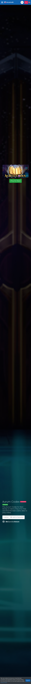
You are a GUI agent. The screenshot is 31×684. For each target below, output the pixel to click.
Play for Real (15, 181)
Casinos (6, 517)
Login (26, 2)
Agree (28, 680)
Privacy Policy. (4, 682)
